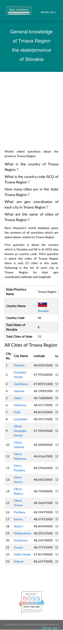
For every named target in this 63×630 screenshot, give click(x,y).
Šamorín (19, 365)
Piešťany (19, 512)
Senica (18, 519)
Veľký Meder (22, 554)
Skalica (18, 526)
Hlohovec (20, 405)
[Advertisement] (31, 114)
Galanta (19, 391)
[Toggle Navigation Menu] (54, 6)
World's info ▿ (48, 12)
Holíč (17, 412)
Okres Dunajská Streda (20, 431)
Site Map (46, 628)
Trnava (18, 547)
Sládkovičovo (22, 533)
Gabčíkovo (21, 384)
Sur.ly (37, 610)
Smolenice (21, 540)
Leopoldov (21, 419)
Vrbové (18, 561)
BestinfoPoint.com (31, 603)
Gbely (18, 398)
